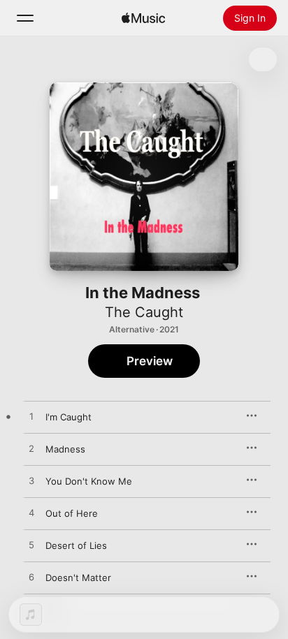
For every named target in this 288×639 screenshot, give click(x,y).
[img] (143, 18)
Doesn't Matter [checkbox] (78, 577)
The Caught (144, 312)
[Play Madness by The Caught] (31, 449)
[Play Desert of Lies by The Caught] (31, 545)
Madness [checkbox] (65, 449)
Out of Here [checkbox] (71, 513)
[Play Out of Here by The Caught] (31, 513)
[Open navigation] (25, 18)
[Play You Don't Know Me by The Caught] (31, 481)
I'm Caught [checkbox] (68, 417)
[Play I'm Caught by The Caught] (31, 417)
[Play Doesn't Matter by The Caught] (31, 577)
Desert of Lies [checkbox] (76, 545)
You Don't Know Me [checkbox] (88, 481)
